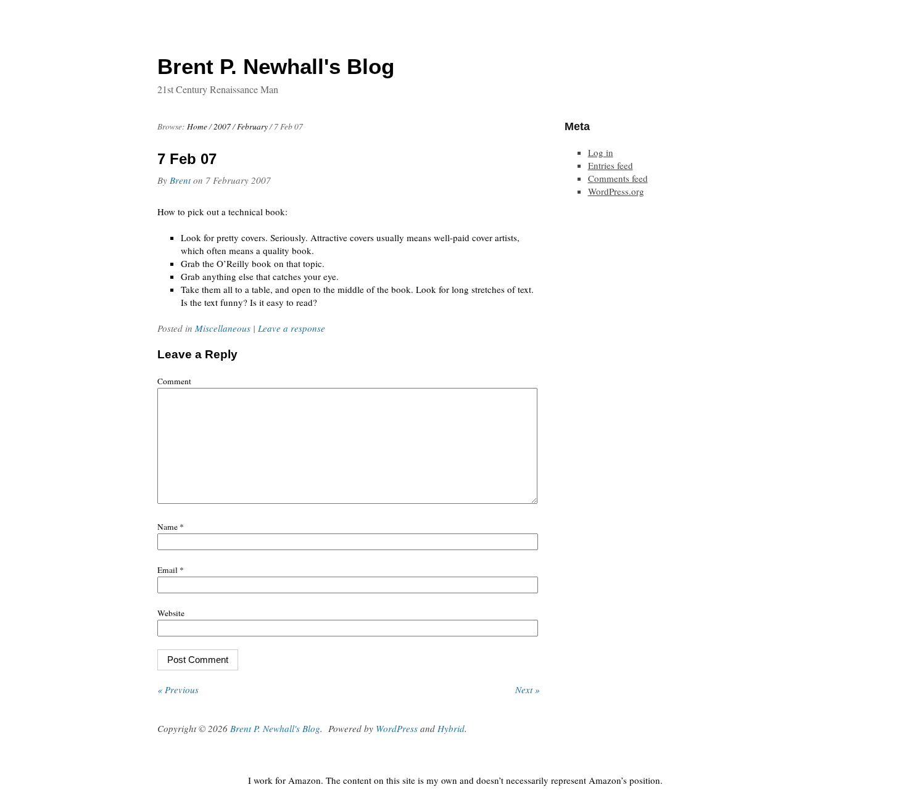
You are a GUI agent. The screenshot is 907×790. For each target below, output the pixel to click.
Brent (180, 180)
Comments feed (618, 178)
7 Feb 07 (187, 158)
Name (170, 526)
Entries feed (610, 165)
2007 (222, 126)
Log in (600, 152)
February (252, 126)
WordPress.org (616, 191)
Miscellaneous (223, 328)
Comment (174, 381)
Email (170, 569)
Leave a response (291, 328)
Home (197, 126)
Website (170, 613)
